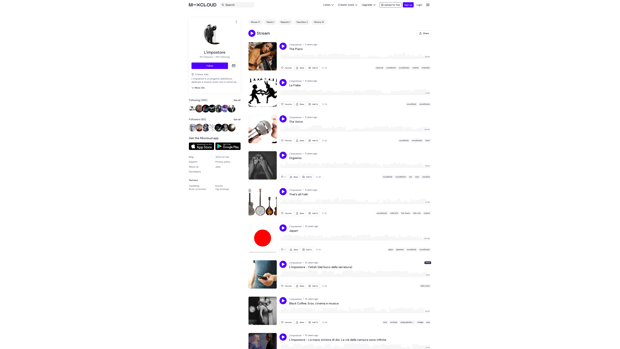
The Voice (296, 121)
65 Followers (206, 56)
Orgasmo (295, 158)
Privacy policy (222, 161)
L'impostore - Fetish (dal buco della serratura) (320, 267)
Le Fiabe (295, 85)
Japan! (293, 231)
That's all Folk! (298, 194)
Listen (326, 4)
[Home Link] (202, 4)
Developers (195, 171)
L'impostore (295, 44)
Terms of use (222, 156)
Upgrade (367, 4)
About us (193, 166)
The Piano (296, 49)
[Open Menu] (428, 5)
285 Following (222, 56)
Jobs (217, 166)
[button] (251, 33)
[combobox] (236, 21)
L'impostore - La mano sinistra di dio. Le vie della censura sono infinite (337, 340)
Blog (191, 156)
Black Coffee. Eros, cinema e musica (314, 303)
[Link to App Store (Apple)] (201, 146)
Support (193, 161)
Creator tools (346, 4)
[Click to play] (283, 46)
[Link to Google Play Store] (228, 146)
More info (200, 87)
